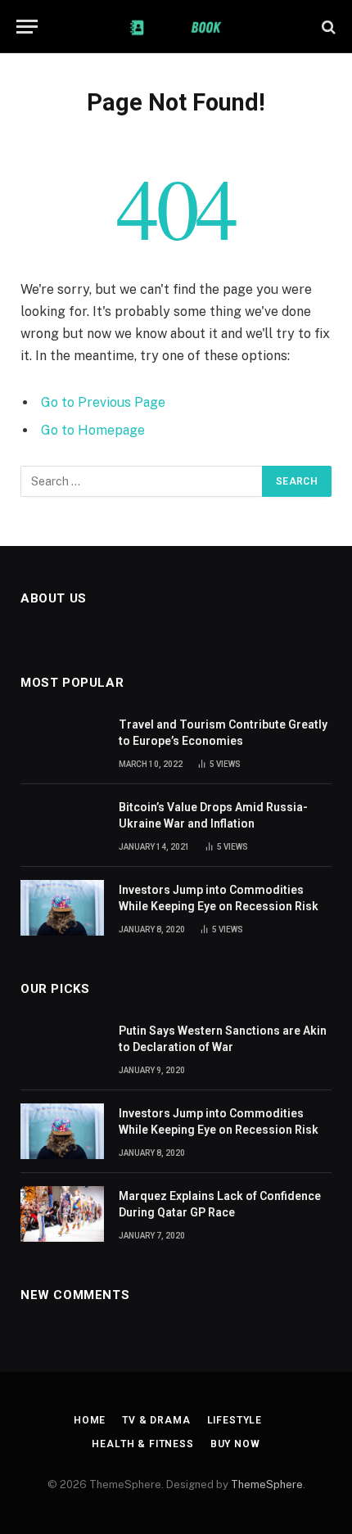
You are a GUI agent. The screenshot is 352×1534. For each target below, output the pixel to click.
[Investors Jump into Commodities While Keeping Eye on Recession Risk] (62, 908)
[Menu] (27, 26)
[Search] (327, 26)
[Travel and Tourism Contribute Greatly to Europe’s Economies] (62, 742)
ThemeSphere (267, 1484)
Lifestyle (235, 1420)
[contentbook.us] (176, 26)
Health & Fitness (142, 1444)
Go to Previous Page (103, 402)
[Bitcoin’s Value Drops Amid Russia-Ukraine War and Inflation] (62, 825)
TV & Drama (156, 1420)
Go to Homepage (93, 430)
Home (90, 1420)
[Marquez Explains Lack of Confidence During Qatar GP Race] (62, 1214)
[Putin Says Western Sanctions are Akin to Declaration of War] (62, 1048)
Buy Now (235, 1444)
